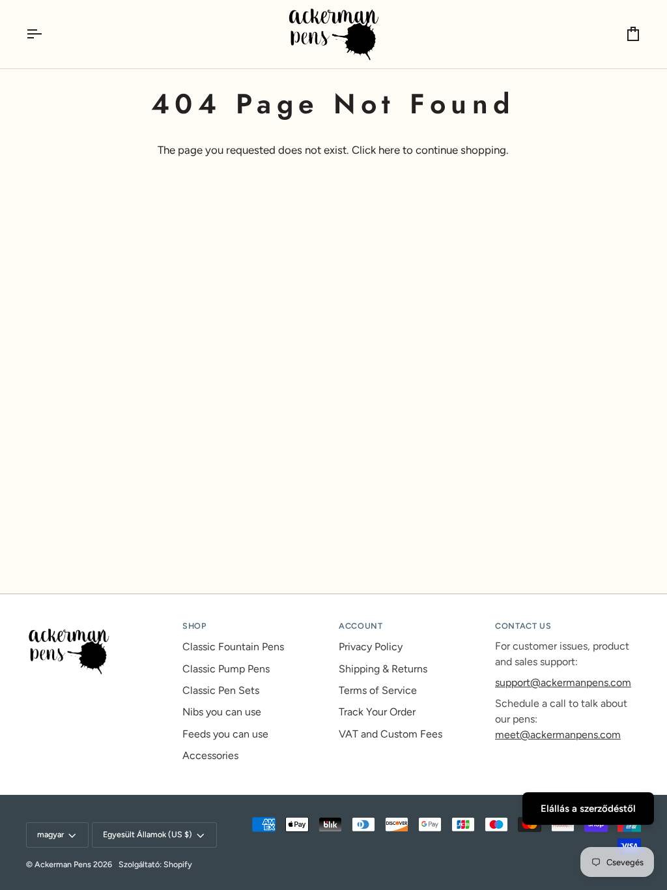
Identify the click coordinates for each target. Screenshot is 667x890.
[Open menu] (45, 34)
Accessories (210, 755)
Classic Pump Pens (226, 669)
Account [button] (360, 626)
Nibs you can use (221, 712)
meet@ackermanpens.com (558, 734)
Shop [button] (194, 626)
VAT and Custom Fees (390, 734)
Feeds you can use (225, 734)
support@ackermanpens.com (563, 682)
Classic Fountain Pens (233, 646)
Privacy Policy (371, 646)
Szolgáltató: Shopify (155, 864)
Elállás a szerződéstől (588, 808)
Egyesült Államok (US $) (147, 834)
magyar (50, 834)
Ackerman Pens (63, 864)
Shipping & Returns (383, 669)
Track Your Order (377, 712)
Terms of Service (378, 690)
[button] (99, 623)
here (389, 149)
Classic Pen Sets (220, 690)
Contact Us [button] (523, 626)
